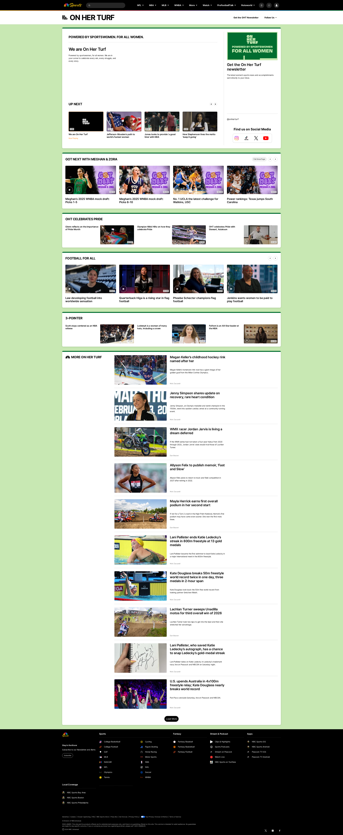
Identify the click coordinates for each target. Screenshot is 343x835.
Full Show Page (259, 159)
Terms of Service (175, 817)
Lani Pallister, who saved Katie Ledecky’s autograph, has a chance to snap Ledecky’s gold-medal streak (197, 649)
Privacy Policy (134, 817)
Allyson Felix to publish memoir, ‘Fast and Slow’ (197, 467)
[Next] (215, 104)
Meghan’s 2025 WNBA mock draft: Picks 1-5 (87, 200)
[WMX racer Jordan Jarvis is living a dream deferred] (140, 442)
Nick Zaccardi (175, 383)
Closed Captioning (84, 817)
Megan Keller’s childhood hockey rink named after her (197, 359)
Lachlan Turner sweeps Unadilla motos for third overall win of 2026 (196, 611)
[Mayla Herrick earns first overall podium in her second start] (140, 514)
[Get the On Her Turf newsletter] (252, 46)
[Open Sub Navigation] (143, 5)
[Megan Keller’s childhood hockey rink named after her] (140, 370)
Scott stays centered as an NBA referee (81, 327)
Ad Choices (123, 817)
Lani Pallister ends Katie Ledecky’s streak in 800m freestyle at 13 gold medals (196, 541)
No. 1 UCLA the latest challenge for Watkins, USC (195, 200)
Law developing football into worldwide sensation (83, 299)
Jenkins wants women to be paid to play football (250, 299)
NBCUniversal (76, 821)
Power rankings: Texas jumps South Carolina (250, 200)
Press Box (114, 817)
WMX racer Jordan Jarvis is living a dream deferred (196, 431)
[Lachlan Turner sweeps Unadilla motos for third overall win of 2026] (140, 622)
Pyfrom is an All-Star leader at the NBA (224, 327)
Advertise (65, 817)
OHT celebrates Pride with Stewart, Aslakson (222, 228)
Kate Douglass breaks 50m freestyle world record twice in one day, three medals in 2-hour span (197, 577)
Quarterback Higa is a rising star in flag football (144, 299)
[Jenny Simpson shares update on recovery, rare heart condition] (140, 406)
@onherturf (233, 119)
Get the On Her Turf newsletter (244, 66)
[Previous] (211, 104)
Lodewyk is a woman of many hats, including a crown (152, 327)
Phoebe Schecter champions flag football (194, 299)
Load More (171, 718)
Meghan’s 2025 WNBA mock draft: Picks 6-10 (141, 200)
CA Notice (164, 817)
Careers (73, 817)
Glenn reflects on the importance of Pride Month (81, 228)
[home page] (73, 5)
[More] (261, 5)
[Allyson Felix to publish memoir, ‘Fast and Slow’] (140, 478)
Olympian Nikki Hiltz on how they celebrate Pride (153, 228)
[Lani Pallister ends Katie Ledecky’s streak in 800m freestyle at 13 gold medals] (140, 550)
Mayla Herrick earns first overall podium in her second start (194, 503)
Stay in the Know (69, 745)
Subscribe (67, 755)
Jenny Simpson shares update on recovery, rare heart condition (195, 395)
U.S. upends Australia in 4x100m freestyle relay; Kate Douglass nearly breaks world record (197, 685)
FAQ (93, 817)
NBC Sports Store (103, 817)
